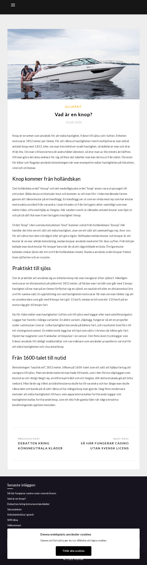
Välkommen (14, 525)
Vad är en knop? (16, 498)
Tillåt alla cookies (73, 550)
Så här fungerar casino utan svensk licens (105, 445)
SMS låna (12, 519)
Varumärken (14, 509)
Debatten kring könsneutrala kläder (40, 445)
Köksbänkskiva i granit (20, 514)
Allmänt (73, 106)
